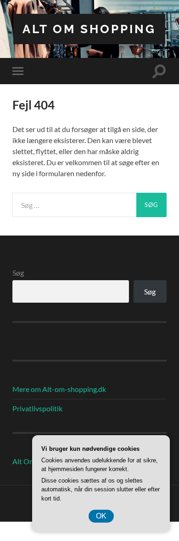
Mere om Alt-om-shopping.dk (59, 389)
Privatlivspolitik (37, 408)
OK (101, 516)
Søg (18, 272)
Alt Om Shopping (89, 29)
